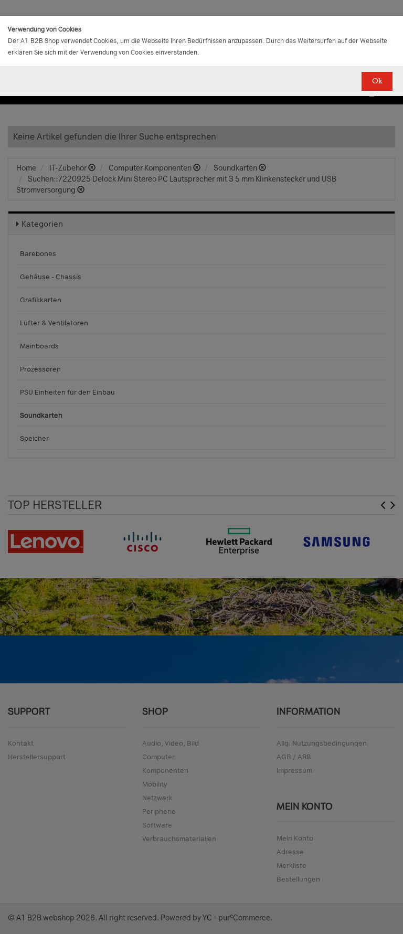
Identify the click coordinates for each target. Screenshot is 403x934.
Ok (377, 81)
